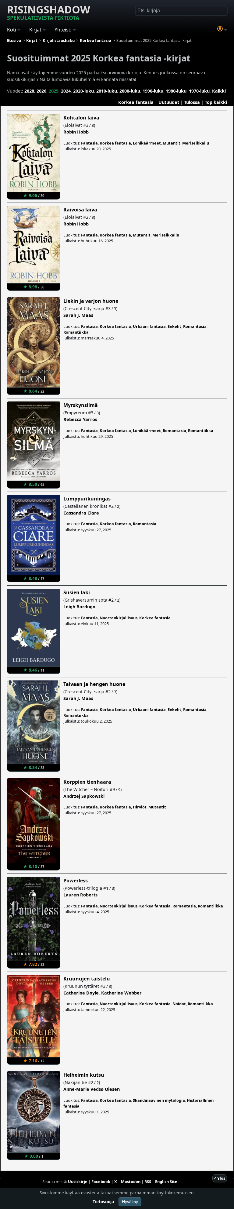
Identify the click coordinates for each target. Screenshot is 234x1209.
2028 (29, 91)
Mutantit (171, 143)
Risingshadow (48, 11)
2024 (66, 91)
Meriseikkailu (195, 143)
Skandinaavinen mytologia (159, 1100)
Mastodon (130, 1181)
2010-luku (106, 91)
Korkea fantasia (136, 102)
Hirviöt (140, 807)
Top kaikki (216, 102)
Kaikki (219, 91)
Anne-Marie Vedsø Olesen (91, 1089)
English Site (166, 1181)
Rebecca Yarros (80, 419)
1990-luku (153, 91)
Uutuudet (168, 102)
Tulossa (192, 102)
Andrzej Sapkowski (84, 796)
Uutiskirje (77, 1181)
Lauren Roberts (80, 895)
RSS (147, 1181)
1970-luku (199, 91)
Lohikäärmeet (147, 143)
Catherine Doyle (81, 993)
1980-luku (176, 91)
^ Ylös (219, 1178)
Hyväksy (130, 1201)
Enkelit (174, 326)
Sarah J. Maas (78, 315)
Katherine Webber (121, 993)
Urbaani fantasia (149, 326)
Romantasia (195, 326)
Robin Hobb (76, 132)
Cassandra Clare (81, 513)
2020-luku (83, 91)
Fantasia (89, 143)
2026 (41, 91)
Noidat (179, 1003)
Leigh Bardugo (79, 607)
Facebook (100, 1181)
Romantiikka (76, 332)
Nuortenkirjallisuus (118, 618)
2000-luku (129, 91)
